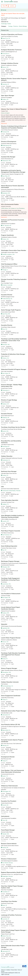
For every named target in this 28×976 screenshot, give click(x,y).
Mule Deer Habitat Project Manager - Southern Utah (12, 887)
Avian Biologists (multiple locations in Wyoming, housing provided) (12, 516)
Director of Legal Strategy (9, 400)
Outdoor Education (6, 456)
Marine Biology (23, 26)
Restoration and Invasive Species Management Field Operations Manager (13, 171)
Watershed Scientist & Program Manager (13, 369)
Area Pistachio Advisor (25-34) (10, 724)
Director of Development (8, 141)
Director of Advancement (8, 859)
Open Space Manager (7, 95)
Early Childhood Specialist (9, 546)
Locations (12, 6)
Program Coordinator (7, 235)
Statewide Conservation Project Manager (13, 711)
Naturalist (4, 624)
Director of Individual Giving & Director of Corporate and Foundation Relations (13, 127)
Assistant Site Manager (8, 157)
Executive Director (6, 295)
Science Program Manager (9, 668)
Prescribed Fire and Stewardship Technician (11, 441)
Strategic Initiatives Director (9, 63)
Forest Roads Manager (8, 830)
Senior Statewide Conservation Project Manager (12, 946)
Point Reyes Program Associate (10, 531)
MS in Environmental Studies (10, 204)
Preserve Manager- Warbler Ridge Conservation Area (11, 385)
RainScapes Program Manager (10, 561)
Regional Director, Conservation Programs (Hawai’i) (14, 79)
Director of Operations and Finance (11, 34)
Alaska (9, 23)
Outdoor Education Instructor (10, 682)
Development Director (8, 757)
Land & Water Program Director (10, 638)
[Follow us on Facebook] (23, 966)
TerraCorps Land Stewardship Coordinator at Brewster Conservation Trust (14, 339)
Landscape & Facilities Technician (11, 915)
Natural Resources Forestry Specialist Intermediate (12, 186)
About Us (3, 969)
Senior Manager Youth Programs (11, 310)
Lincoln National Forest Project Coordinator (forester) (10, 608)
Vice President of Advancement (10, 593)
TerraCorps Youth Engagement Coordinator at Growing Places (10, 579)
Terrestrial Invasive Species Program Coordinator (12, 740)
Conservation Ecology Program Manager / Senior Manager (13, 931)
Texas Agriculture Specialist (9, 500)
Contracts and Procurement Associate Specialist (12, 220)
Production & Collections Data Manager (13, 354)
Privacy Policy (14, 969)
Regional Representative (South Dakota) (13, 872)
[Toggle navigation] (2, 2)
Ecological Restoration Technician (11, 50)
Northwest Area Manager (9, 471)
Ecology (10, 26)
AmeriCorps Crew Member (9, 901)
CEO (2, 487)
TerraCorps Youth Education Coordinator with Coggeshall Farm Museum (13, 654)
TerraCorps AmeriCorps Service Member (13, 427)
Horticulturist (5, 816)
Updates (8, 969)
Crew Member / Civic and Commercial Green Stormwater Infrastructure (12, 771)
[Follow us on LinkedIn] (25, 966)
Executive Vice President (8, 801)
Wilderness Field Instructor (9, 786)
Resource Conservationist (8, 843)
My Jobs (4, 10)
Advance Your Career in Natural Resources (14, 109)
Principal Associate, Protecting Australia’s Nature (14, 280)
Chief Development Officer (9, 264)
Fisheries (15, 26)
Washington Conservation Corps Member (13, 250)
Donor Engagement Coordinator (10, 695)
